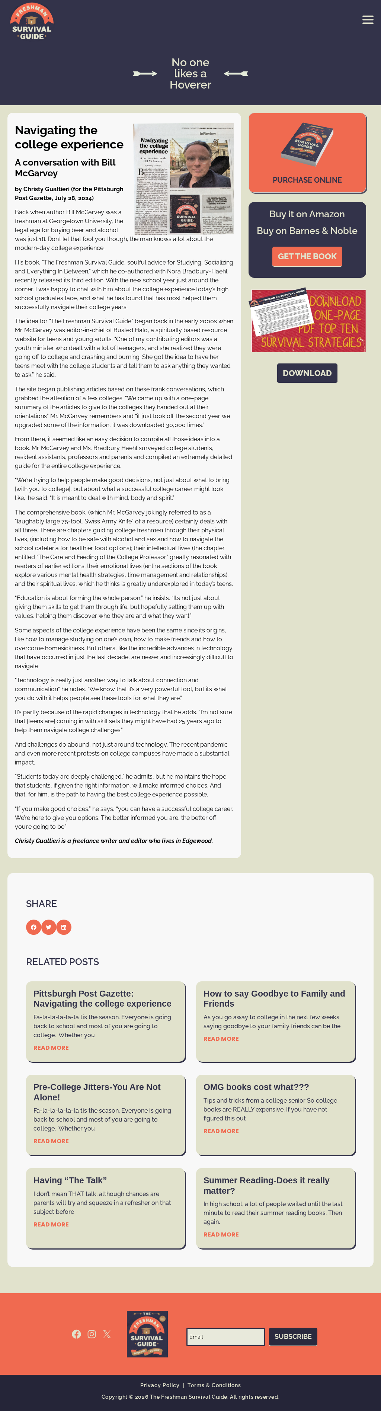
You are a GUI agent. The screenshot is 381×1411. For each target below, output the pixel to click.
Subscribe (293, 1336)
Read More (51, 1047)
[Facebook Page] (76, 1334)
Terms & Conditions (214, 1385)
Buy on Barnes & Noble (307, 230)
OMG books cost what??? (256, 1087)
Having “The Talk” (70, 1180)
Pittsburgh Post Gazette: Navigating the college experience (102, 999)
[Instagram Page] (91, 1334)
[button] (33, 927)
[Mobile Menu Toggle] (368, 19)
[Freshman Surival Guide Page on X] (107, 1334)
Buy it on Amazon (307, 213)
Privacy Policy (160, 1385)
